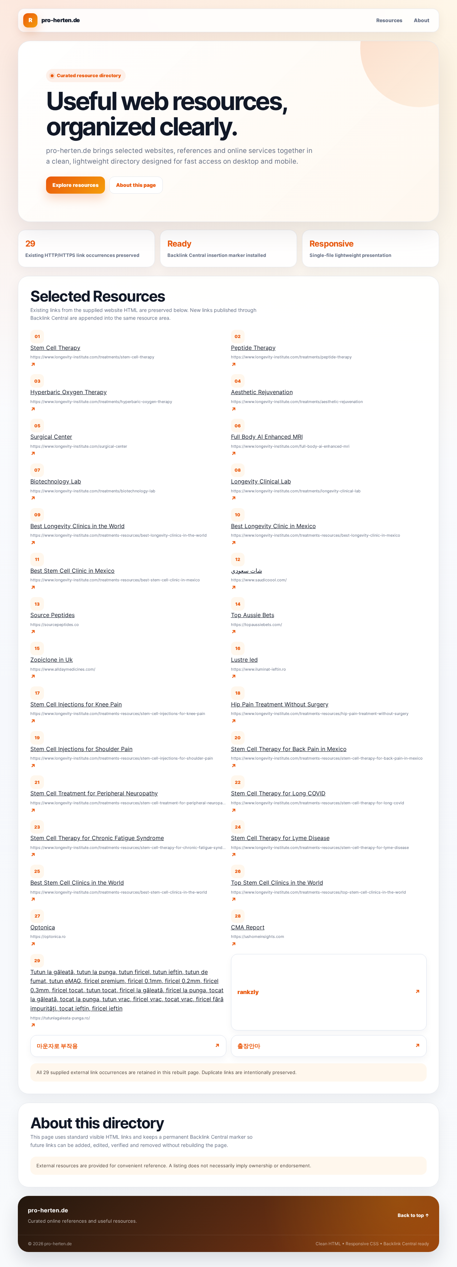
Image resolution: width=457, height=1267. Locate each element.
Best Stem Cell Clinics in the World (77, 882)
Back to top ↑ (413, 1215)
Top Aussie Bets (252, 614)
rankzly (248, 991)
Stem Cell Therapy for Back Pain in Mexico (289, 748)
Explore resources (75, 185)
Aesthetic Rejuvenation (262, 392)
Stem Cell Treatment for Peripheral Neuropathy (94, 793)
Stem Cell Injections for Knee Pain (76, 704)
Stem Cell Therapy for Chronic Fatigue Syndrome (97, 837)
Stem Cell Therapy (55, 347)
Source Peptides (52, 614)
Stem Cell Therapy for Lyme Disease (280, 837)
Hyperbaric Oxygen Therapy (68, 392)
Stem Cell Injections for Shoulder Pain (81, 748)
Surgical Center (51, 436)
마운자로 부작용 (57, 1045)
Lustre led (244, 659)
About (422, 20)
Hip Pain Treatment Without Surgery (279, 704)
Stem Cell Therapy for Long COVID (278, 793)
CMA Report (248, 927)
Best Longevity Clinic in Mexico (273, 526)
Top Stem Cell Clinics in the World (277, 882)
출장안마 (248, 1045)
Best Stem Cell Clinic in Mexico (72, 570)
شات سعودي (246, 570)
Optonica (42, 927)
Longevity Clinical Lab (261, 481)
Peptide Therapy (253, 347)
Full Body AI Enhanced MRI (267, 436)
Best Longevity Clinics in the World (77, 526)
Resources (389, 20)
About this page (136, 185)
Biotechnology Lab (55, 481)
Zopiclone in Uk (51, 659)
